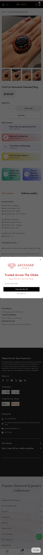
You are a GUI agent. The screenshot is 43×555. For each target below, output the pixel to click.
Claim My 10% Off (21, 289)
